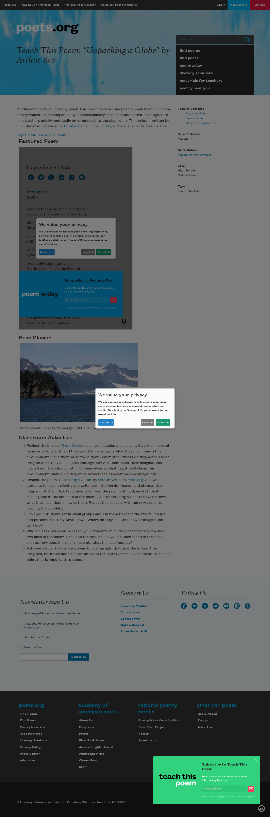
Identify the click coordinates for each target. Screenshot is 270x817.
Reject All (147, 422)
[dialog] (135, 408)
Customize (106, 422)
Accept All (163, 422)
